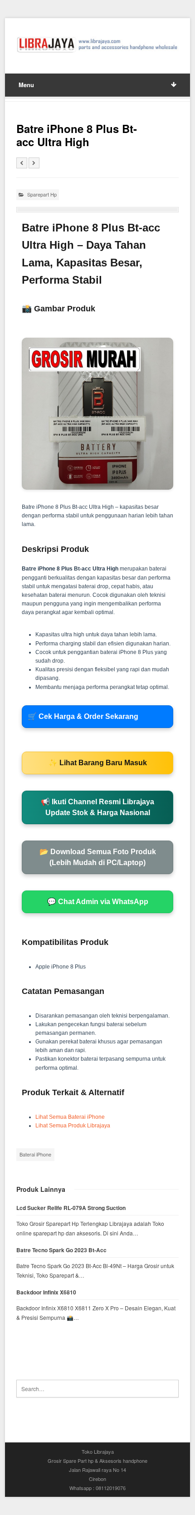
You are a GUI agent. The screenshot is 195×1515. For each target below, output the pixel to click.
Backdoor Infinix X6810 (46, 1292)
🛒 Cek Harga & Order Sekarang (83, 716)
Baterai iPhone (35, 1154)
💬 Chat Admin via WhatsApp (97, 901)
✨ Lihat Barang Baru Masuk (98, 763)
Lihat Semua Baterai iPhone (70, 1117)
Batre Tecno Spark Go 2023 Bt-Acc (61, 1250)
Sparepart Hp (42, 194)
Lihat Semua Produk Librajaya (72, 1125)
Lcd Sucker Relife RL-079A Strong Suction (71, 1208)
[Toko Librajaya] (97, 44)
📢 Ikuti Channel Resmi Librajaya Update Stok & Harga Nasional (97, 807)
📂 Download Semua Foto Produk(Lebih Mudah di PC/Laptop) (97, 857)
